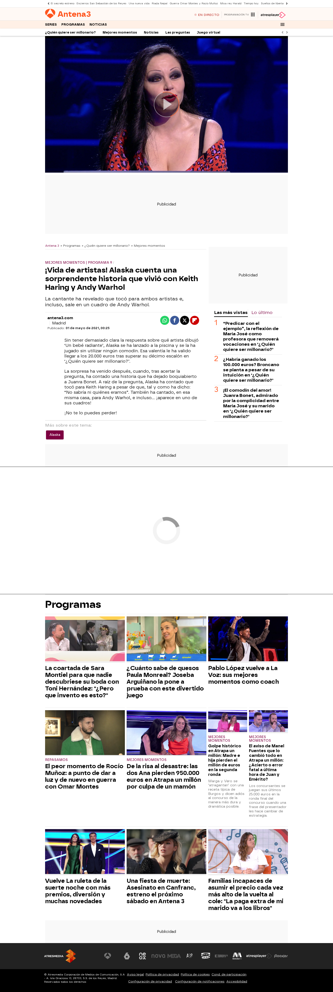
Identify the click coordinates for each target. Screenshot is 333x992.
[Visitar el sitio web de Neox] (142, 956)
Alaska (54, 435)
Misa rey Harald (230, 3)
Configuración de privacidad (150, 981)
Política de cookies (195, 974)
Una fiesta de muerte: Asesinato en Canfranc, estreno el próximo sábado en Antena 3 (161, 891)
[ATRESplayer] (273, 15)
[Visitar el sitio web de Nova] (158, 956)
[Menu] (282, 24)
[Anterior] (47, 3)
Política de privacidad (162, 974)
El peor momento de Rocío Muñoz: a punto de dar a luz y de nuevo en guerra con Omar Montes (84, 776)
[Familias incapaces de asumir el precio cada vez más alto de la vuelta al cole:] (248, 852)
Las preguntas (177, 32)
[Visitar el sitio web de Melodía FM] (237, 956)
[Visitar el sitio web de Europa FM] (221, 956)
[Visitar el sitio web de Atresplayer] (259, 956)
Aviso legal (135, 974)
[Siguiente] (285, 3)
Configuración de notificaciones (199, 981)
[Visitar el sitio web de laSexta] (127, 956)
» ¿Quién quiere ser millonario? (106, 245)
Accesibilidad (236, 981)
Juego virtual (208, 32)
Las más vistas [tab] (231, 312)
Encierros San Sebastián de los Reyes (101, 3)
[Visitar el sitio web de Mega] (174, 956)
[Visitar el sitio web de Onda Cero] (205, 956)
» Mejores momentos (148, 245)
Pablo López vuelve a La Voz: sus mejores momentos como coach (243, 675)
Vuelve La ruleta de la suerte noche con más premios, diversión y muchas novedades (78, 891)
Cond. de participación (229, 974)
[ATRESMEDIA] (60, 956)
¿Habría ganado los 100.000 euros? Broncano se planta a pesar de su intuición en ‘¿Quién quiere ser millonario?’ (251, 370)
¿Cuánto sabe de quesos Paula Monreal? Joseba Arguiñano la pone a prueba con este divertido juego (165, 682)
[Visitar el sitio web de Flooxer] (281, 956)
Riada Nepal (159, 3)
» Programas (70, 245)
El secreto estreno (62, 3)
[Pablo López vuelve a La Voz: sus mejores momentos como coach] (248, 639)
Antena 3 (52, 245)
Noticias (98, 25)
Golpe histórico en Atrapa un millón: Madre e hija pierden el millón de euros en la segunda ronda (224, 760)
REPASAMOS (56, 760)
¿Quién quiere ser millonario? (70, 32)
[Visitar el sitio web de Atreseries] (190, 956)
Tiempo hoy (251, 3)
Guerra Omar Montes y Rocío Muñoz (194, 3)
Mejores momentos (120, 32)
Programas (73, 25)
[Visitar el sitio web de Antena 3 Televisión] (111, 956)
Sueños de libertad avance (278, 3)
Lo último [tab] (262, 312)
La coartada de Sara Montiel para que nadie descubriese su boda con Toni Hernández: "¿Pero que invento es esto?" (82, 682)
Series (51, 25)
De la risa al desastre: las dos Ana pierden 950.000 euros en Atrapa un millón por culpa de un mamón (164, 776)
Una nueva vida (139, 3)
